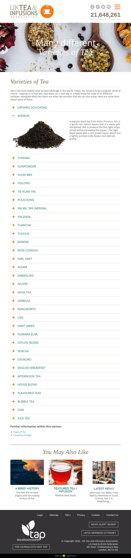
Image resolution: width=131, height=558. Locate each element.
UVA (20, 317)
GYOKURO (24, 359)
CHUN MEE (25, 175)
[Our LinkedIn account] (109, 7)
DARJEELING (26, 275)
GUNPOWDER (27, 166)
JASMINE (23, 242)
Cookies (96, 515)
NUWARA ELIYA (28, 334)
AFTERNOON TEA (29, 376)
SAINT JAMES (26, 326)
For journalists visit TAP (31, 547)
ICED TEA (24, 418)
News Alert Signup (103, 524)
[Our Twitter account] (92, 7)
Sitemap (54, 515)
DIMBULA (24, 301)
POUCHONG (26, 200)
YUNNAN (24, 158)
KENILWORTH (27, 309)
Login (40, 515)
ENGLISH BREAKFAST (31, 368)
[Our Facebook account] (103, 7)
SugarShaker (71, 555)
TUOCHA (23, 233)
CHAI (21, 410)
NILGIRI (22, 284)
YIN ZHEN (24, 217)
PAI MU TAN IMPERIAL (32, 208)
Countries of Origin (22, 435)
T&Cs (68, 515)
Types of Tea (19, 431)
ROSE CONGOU (28, 250)
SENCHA (23, 351)
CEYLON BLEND (28, 342)
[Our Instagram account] (98, 7)
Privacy (81, 515)
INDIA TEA (24, 292)
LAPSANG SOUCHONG (32, 107)
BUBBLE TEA (26, 401)
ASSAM (22, 267)
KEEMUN (23, 116)
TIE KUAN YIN (27, 191)
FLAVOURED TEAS (29, 393)
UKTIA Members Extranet (100, 533)
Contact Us (112, 515)
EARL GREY (25, 259)
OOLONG (24, 183)
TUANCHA (24, 225)
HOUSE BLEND (27, 384)
